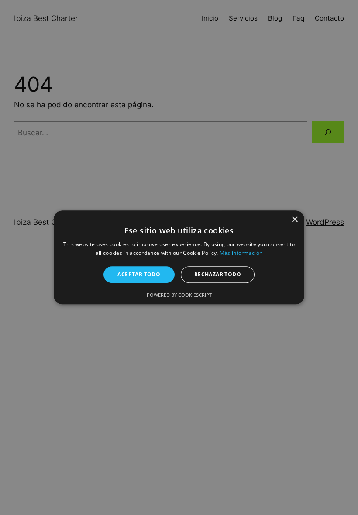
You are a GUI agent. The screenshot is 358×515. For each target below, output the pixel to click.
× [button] (294, 219)
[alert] (179, 257)
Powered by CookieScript (179, 295)
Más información (241, 253)
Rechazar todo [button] (217, 274)
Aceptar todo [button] (138, 274)
